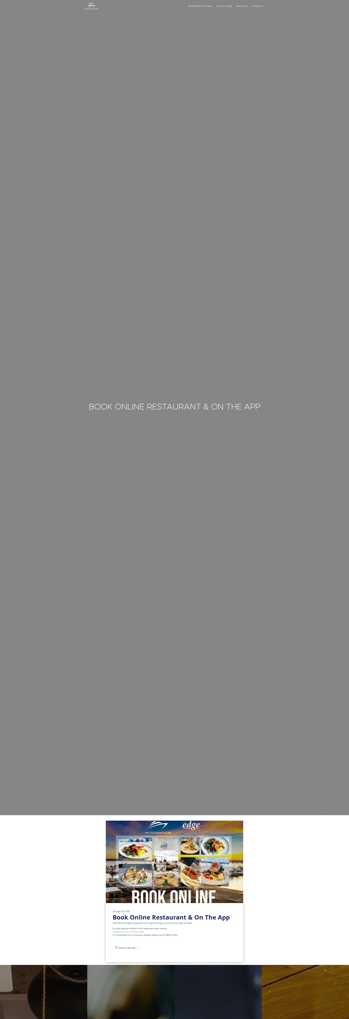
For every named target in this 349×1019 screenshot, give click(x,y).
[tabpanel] (174, 407)
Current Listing (224, 6)
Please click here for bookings (128, 931)
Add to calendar (127, 948)
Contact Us (257, 6)
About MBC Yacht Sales (200, 6)
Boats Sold (241, 6)
